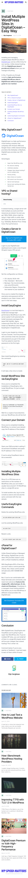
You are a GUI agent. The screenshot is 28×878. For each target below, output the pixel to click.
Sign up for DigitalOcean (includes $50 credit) (14, 239)
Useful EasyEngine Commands (16, 116)
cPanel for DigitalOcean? (14, 118)
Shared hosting (7, 199)
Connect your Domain (13, 109)
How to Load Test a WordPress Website (11, 716)
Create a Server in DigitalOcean (16, 100)
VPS (4, 204)
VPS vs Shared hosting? (14, 98)
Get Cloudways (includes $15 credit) (14, 602)
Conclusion (10, 120)
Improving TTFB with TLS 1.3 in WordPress (12, 801)
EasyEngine (5, 310)
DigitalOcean (5, 62)
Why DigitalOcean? (12, 95)
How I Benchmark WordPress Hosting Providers (11, 758)
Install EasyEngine (12, 102)
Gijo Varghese (8, 35)
